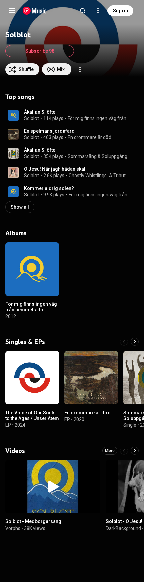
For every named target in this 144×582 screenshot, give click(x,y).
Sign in (120, 10)
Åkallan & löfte (39, 112)
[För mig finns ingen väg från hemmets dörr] (32, 269)
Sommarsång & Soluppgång (97, 156)
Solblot (31, 118)
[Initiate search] (82, 10)
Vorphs (12, 528)
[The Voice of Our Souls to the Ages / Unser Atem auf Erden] (32, 377)
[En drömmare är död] (91, 377)
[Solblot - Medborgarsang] (52, 486)
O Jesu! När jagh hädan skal (54, 169)
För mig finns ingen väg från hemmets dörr (99, 118)
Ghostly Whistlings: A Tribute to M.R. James (100, 175)
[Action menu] (80, 69)
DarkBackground (123, 528)
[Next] (135, 342)
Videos (15, 451)
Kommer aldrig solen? (49, 188)
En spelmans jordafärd (49, 131)
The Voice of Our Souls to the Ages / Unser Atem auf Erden (32, 418)
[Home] (35, 11)
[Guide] (12, 11)
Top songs (20, 97)
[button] (13, 115)
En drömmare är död (89, 137)
